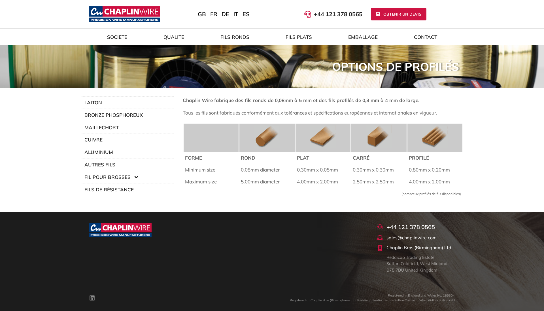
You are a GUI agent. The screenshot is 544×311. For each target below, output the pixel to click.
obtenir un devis (402, 14)
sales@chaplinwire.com (411, 237)
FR (213, 14)
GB (202, 14)
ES (246, 14)
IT (235, 14)
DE (225, 14)
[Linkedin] (92, 298)
